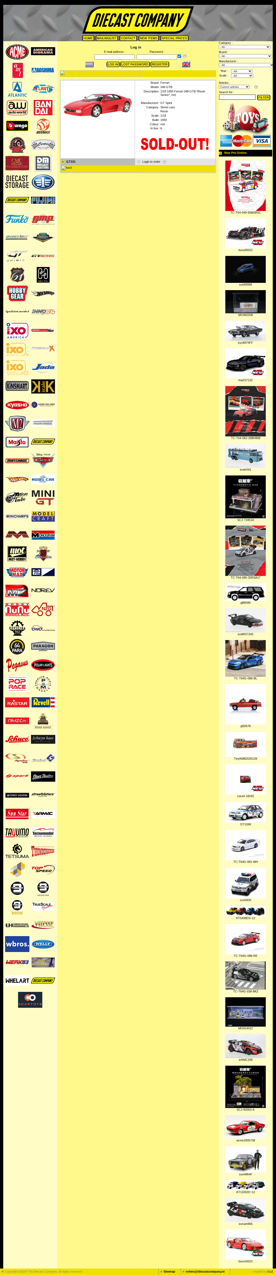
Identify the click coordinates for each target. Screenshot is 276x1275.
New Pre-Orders (235, 152)
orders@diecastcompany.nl (205, 1271)
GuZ (270, 1271)
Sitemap (169, 1271)
